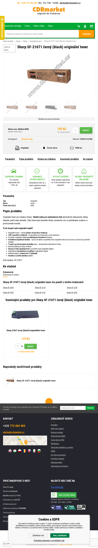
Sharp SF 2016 (72, 292)
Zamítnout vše (38, 535)
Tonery (18, 41)
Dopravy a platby (57, 432)
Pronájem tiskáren (57, 459)
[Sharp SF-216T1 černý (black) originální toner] (49, 76)
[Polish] (19, 451)
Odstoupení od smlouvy (59, 466)
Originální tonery (35, 41)
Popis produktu (26, 159)
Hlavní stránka (8, 41)
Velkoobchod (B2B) (58, 436)
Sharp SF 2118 (40, 287)
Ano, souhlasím (59, 535)
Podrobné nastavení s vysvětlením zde (49, 540)
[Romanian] (24, 451)
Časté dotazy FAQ (57, 440)
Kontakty (54, 425)
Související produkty (69, 159)
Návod (5, 277)
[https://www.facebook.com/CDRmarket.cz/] (57, 487)
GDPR (53, 451)
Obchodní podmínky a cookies (62, 447)
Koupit (86, 130)
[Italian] (34, 451)
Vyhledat (87, 34)
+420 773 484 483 (29, 3)
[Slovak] (29, 451)
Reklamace (55, 443)
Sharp (25, 41)
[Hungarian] (15, 451)
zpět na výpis (7, 48)
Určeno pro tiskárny (47, 159)
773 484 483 (14, 426)
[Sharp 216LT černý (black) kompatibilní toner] (26, 315)
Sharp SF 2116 (40, 292)
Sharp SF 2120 (72, 287)
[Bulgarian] (39, 451)
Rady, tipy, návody (57, 428)
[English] (10, 451)
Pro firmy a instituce (58, 455)
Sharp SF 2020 (8, 287)
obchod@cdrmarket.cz (70, 3)
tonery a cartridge (65, 544)
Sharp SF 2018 (8, 292)
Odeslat (90, 408)
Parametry (10, 159)
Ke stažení (88, 159)
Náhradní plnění (56, 462)
